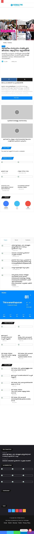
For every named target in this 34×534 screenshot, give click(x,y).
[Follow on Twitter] (8, 61)
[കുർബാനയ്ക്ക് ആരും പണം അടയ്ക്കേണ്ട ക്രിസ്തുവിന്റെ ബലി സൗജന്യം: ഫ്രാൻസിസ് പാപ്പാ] (6, 248)
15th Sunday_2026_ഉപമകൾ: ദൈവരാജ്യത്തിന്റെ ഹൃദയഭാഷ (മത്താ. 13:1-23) (25, 355)
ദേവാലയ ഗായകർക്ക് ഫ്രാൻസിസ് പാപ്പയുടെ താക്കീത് (20, 254)
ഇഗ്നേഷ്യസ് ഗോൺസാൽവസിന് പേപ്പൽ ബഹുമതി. (6, 337)
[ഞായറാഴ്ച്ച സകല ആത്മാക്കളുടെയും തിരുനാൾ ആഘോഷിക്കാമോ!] (8, 180)
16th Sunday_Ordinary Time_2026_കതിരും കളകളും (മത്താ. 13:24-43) (8, 355)
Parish (20, 523)
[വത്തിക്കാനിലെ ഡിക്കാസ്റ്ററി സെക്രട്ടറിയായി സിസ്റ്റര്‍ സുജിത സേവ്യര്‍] (17, 484)
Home (4, 43)
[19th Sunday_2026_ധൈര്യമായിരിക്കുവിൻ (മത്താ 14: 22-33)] (25, 330)
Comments (27, 240)
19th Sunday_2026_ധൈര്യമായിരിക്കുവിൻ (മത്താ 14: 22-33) (25, 337)
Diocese (15, 523)
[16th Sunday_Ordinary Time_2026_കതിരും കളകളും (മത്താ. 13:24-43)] (8, 348)
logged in (11, 152)
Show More (16, 98)
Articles (10, 43)
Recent (16, 240)
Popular (5, 240)
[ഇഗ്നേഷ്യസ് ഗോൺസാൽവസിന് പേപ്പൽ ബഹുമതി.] (8, 330)
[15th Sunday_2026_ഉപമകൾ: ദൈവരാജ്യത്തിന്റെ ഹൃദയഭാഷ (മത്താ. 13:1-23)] (25, 348)
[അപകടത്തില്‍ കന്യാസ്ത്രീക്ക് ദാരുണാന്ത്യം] (28, 484)
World (9, 523)
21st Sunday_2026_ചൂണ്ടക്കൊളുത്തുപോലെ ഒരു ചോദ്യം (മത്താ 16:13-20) (21, 369)
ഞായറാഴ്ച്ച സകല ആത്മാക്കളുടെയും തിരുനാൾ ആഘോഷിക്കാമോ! (7, 187)
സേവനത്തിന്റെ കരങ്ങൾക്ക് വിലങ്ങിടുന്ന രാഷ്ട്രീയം (23, 186)
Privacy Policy (26, 523)
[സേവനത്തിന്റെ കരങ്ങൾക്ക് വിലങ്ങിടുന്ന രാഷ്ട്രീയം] (25, 180)
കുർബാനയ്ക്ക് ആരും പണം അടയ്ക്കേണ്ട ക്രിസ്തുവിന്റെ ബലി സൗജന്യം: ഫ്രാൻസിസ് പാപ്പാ (21, 247)
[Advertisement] (17, 13)
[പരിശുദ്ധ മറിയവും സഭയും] (25, 165)
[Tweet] (24, 79)
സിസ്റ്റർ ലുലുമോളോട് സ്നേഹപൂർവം (20, 268)
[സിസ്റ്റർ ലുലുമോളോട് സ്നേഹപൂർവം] (6, 270)
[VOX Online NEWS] (17, 5)
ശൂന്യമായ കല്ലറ (4, 171)
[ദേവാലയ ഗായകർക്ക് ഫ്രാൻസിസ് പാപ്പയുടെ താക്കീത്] (6, 255)
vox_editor (6, 61)
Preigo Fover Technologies (23, 520)
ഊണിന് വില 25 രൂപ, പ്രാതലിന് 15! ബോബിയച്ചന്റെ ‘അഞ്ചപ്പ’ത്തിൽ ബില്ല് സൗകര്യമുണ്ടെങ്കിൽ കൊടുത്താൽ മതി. (21, 262)
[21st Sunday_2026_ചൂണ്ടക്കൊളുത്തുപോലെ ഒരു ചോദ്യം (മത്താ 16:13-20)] (5, 371)
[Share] (9, 79)
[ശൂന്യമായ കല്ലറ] (8, 165)
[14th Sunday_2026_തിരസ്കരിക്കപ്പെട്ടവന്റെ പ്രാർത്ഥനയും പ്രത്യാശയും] (6, 484)
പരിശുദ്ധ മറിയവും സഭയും (23, 171)
